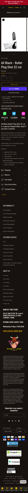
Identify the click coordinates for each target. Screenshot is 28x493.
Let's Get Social (7, 300)
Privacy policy (20, 478)
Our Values (6, 282)
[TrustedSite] (14, 454)
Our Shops (6, 286)
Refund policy (12, 478)
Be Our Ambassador (8, 289)
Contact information (9, 483)
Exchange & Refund (8, 249)
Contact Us (6, 303)
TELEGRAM (14, 117)
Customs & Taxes (8, 252)
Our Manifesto (7, 210)
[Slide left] (10, 54)
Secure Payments (8, 256)
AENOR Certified (7, 217)
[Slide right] (17, 54)
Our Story (5, 275)
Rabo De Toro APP (8, 296)
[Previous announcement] (3, 2)
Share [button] (4, 194)
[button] (3, 7)
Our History (6, 279)
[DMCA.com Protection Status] (12, 444)
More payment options (14, 92)
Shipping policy (15, 480)
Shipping (3, 73)
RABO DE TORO (13, 476)
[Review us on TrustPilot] (14, 464)
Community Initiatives (9, 220)
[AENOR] (11, 470)
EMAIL (23, 117)
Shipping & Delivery (8, 245)
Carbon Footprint (7, 227)
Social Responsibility (8, 224)
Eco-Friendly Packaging (9, 213)
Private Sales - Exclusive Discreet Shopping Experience (12, 264)
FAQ (4, 241)
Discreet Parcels (7, 259)
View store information (9, 102)
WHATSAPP (4, 118)
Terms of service (7, 480)
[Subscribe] (23, 415)
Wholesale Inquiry (8, 293)
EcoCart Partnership (8, 231)
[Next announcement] (25, 2)
